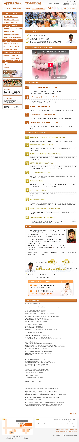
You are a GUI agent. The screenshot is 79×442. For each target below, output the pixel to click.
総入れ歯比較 (74, 431)
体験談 (66, 429)
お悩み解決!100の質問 (72, 429)
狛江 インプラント (22, 2)
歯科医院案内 (62, 431)
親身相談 (57, 431)
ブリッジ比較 (68, 431)
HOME (56, 429)
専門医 (59, 429)
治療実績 (62, 429)
